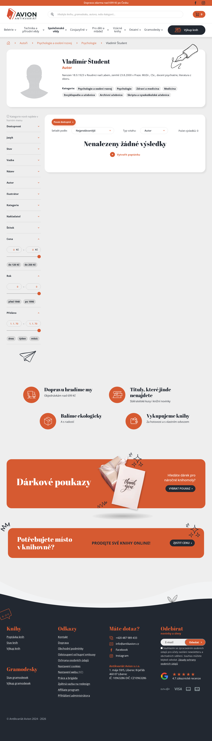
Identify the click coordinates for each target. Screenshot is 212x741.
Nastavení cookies (69, 666)
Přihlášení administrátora (74, 695)
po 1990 (29, 301)
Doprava (63, 643)
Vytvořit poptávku (128, 154)
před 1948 (14, 301)
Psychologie (88, 43)
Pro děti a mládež (98, 30)
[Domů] (9, 43)
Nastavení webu (70, 672)
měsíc (34, 338)
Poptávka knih (15, 637)
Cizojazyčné (77, 29)
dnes (11, 338)
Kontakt (63, 637)
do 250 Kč (30, 264)
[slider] (39, 256)
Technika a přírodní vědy (30, 30)
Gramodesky (152, 29)
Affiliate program (68, 690)
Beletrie (9, 29)
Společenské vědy (56, 30)
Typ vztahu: (129, 130)
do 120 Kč (13, 264)
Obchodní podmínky (70, 648)
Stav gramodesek (17, 677)
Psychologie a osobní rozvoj (54, 43)
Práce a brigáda (68, 678)
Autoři (23, 43)
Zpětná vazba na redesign (74, 684)
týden (22, 338)
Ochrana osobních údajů (73, 660)
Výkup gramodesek (18, 683)
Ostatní (133, 29)
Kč (17, 249)
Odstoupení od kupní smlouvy (76, 654)
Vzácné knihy (117, 30)
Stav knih (12, 643)
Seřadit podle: (59, 130)
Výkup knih (13, 648)
